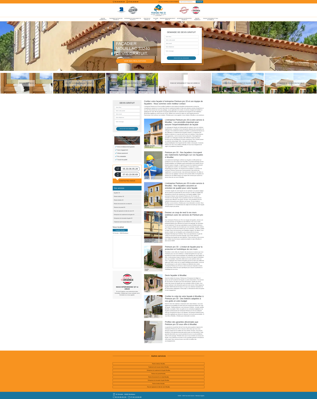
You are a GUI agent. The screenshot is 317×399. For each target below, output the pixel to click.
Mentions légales (199, 395)
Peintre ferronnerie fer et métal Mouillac (158, 377)
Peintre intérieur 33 (103, 19)
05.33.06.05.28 (120, 2)
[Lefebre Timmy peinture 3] (158, 10)
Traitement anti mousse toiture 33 (116, 19)
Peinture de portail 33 (147, 19)
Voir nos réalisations (135, 61)
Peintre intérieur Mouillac (158, 363)
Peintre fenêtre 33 (197, 19)
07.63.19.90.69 (133, 2)
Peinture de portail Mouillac (158, 373)
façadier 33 (155, 19)
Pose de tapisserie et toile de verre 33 (210, 19)
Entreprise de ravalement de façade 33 (132, 19)
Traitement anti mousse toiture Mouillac (158, 367)
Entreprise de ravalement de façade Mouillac (158, 370)
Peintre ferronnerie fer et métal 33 (167, 19)
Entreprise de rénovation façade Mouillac (158, 380)
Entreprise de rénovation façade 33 (184, 19)
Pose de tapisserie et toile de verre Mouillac (158, 387)
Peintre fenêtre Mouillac (158, 383)
